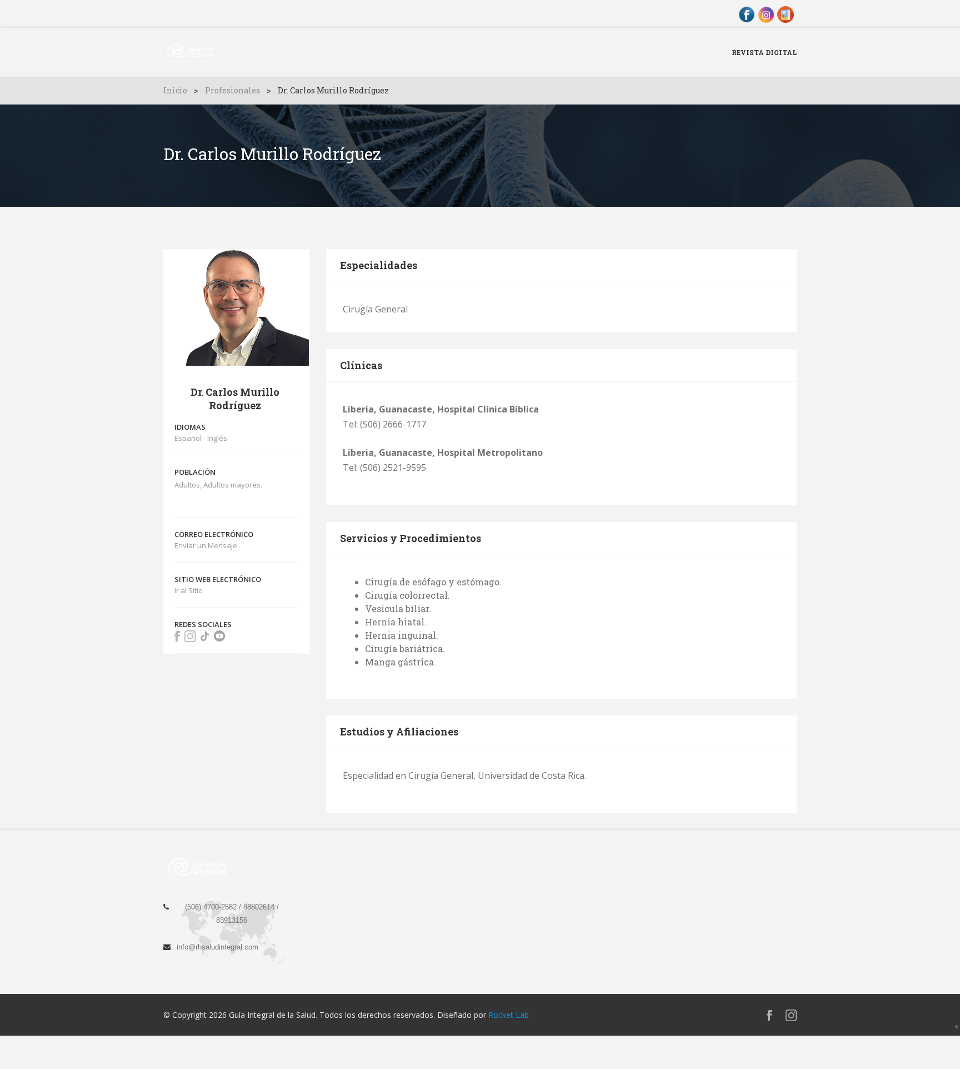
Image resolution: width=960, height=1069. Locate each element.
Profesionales (232, 90)
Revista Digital (764, 52)
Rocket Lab (508, 1015)
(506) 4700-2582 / (214, 907)
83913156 (231, 920)
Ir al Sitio (188, 590)
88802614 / (261, 907)
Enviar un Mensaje (205, 545)
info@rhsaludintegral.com (217, 947)
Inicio (175, 90)
